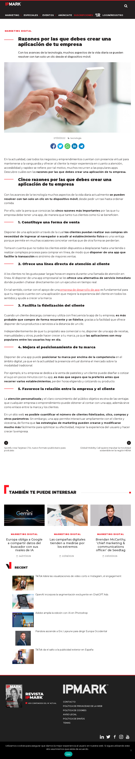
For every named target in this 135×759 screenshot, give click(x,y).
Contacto (69, 702)
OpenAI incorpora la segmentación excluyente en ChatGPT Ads (71, 594)
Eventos (48, 15)
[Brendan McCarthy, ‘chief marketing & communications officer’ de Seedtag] (110, 515)
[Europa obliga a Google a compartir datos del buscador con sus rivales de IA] (24, 515)
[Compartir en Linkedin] (74, 146)
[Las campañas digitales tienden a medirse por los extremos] (67, 515)
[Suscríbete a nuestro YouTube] (128, 737)
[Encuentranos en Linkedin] (102, 737)
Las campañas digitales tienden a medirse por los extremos (67, 543)
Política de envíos (74, 718)
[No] (131, 750)
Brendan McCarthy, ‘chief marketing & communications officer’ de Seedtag (111, 545)
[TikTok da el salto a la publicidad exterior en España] (23, 649)
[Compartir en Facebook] (53, 146)
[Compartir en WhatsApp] (67, 146)
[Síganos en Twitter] (108, 737)
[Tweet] (60, 146)
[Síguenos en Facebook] (115, 737)
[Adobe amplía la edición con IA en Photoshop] (23, 612)
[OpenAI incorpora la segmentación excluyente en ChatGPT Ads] (23, 594)
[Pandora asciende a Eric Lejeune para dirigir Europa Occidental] (23, 630)
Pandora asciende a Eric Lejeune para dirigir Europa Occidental (71, 631)
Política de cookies (74, 710)
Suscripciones (83, 15)
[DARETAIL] (98, 15)
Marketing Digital (18, 31)
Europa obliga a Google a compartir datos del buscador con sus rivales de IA (24, 545)
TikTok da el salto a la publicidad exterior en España (64, 649)
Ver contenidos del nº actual (42, 703)
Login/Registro (113, 15)
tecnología (75, 138)
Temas (66, 723)
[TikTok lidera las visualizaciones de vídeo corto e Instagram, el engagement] (23, 575)
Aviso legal (70, 714)
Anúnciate (65, 15)
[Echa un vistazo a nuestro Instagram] (121, 737)
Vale (68, 754)
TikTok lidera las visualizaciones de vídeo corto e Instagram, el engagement (78, 576)
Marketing (12, 15)
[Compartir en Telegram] (81, 146)
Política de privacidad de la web (82, 706)
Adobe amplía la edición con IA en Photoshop (61, 612)
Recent (21, 567)
